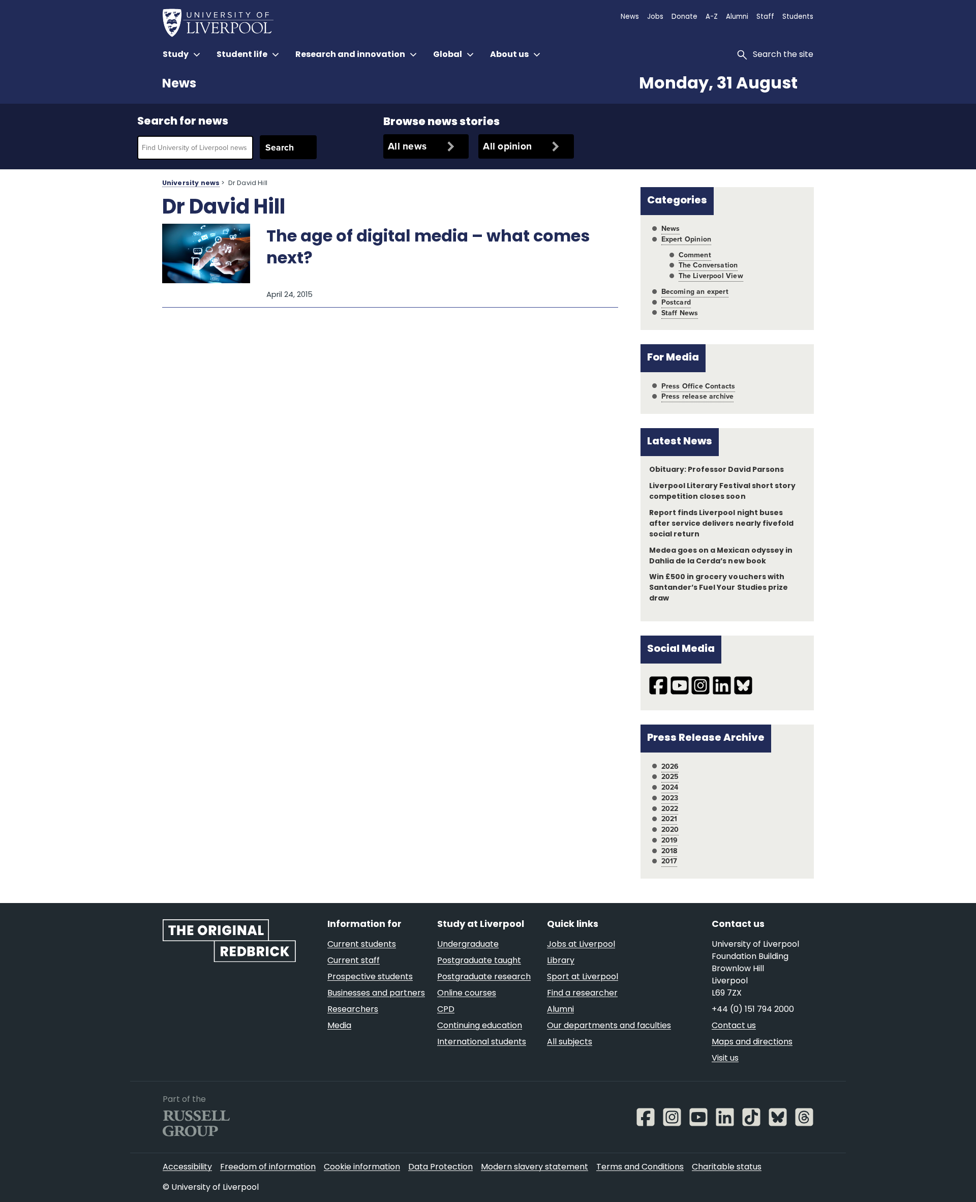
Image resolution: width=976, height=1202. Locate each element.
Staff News (679, 313)
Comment (695, 255)
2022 (670, 808)
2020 (670, 829)
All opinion (507, 146)
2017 (669, 861)
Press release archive (697, 396)
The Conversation (708, 265)
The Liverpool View (711, 276)
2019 (669, 840)
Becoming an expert (694, 291)
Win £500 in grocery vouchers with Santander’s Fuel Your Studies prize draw (718, 588)
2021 (669, 819)
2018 (669, 851)
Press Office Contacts (698, 386)
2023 (670, 798)
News (179, 84)
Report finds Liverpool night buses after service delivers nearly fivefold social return (721, 523)
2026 (670, 766)
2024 (670, 787)
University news (191, 184)
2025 (670, 776)
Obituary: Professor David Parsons (716, 470)
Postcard (676, 302)
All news (407, 146)
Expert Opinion (686, 239)
